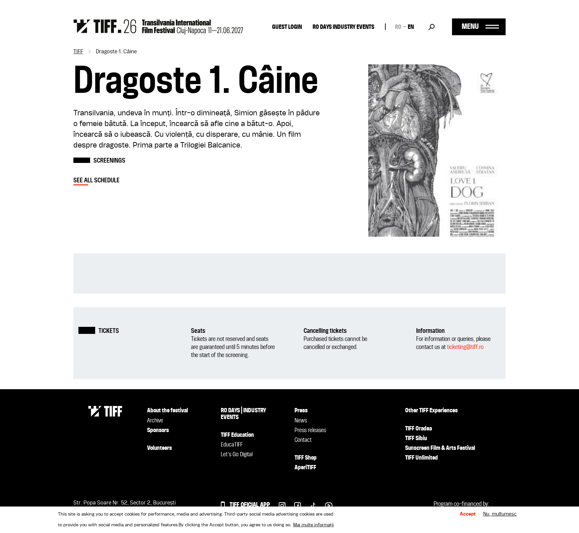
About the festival (167, 410)
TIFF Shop (306, 458)
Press (301, 410)
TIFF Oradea (418, 428)
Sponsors (158, 430)
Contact (303, 440)
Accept (468, 514)
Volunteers (159, 448)
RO (398, 27)
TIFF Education (237, 435)
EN (411, 27)
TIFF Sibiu (416, 438)
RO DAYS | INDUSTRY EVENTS (243, 414)
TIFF (78, 52)
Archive (155, 420)
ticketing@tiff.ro (465, 347)
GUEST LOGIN (287, 27)
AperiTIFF (305, 467)
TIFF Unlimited (421, 458)
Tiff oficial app (250, 505)
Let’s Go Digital (237, 454)
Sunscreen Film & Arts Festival (440, 448)
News (301, 420)
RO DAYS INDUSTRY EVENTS (343, 27)
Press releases (310, 430)
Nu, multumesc (500, 514)
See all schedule (96, 180)
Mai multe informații (313, 525)
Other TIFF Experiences (431, 410)
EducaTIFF (232, 445)
